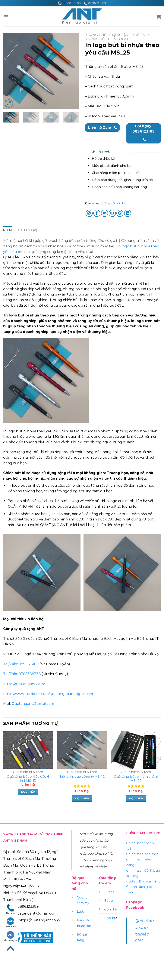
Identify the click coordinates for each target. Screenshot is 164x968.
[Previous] (10, 70)
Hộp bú (110, 918)
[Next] (72, 70)
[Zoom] (9, 103)
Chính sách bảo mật (142, 854)
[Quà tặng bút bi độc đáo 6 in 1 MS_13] (28, 750)
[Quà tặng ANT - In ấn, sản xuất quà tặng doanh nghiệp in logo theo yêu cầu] (82, 16)
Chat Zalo (10, 926)
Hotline (10, 913)
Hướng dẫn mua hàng (143, 881)
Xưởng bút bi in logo (106, 39)
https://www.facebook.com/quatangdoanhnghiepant (48, 694)
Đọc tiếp (28, 791)
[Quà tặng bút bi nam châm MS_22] (136, 750)
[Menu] (5, 16)
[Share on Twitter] (104, 213)
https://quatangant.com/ (24, 684)
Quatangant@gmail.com (33, 704)
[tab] (7, 230)
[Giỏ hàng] (159, 16)
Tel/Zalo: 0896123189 (21, 664)
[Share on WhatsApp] (89, 213)
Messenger (10, 940)
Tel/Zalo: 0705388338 (22, 674)
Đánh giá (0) (27, 230)
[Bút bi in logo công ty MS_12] (82, 750)
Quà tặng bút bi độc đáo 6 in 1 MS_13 (28, 778)
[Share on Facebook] (96, 213)
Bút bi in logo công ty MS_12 (82, 776)
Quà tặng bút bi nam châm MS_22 (136, 778)
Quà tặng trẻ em (129, 35)
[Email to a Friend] (112, 213)
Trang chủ (96, 35)
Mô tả (7, 230)
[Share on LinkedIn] (127, 213)
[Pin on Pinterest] (119, 213)
